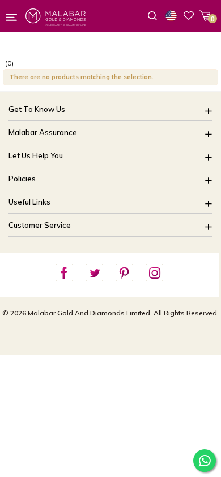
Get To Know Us (36, 109)
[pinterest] (124, 273)
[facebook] (64, 273)
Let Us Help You (35, 155)
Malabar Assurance (42, 132)
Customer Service (39, 224)
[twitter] (94, 273)
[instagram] (154, 273)
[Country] (173, 16)
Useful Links (29, 201)
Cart (204, 15)
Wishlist (188, 15)
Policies (22, 178)
